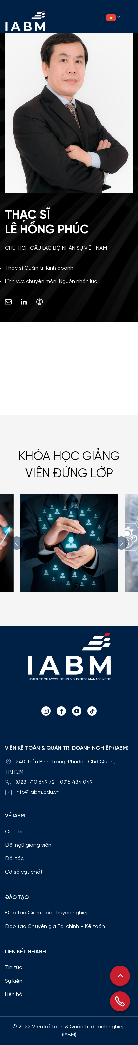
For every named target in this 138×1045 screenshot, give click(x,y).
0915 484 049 (76, 782)
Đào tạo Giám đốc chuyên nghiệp (47, 913)
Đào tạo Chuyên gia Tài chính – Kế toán (55, 926)
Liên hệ (13, 994)
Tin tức (13, 968)
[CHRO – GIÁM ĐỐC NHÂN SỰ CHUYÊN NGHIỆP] (69, 543)
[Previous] (16, 543)
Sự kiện (13, 981)
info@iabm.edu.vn (38, 792)
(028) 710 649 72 (35, 782)
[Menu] (129, 19)
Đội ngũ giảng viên (28, 845)
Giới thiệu (17, 832)
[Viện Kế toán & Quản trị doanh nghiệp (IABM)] (25, 21)
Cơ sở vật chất (24, 872)
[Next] (121, 543)
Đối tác (14, 858)
